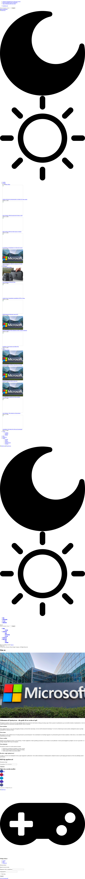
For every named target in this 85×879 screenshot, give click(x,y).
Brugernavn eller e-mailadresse (6, 869)
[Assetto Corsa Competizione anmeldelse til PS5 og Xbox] (12, 297)
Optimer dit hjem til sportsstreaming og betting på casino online (14, 199)
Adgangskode (2, 871)
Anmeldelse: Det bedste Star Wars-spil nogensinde (12, 429)
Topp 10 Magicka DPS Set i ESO (9, 3)
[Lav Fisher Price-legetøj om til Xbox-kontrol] (12, 396)
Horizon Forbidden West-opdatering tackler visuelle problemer (14, 330)
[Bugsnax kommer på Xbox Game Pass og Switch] (12, 363)
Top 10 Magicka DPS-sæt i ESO (8, 282)
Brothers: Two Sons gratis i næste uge (9, 381)
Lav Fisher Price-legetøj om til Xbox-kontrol (11, 397)
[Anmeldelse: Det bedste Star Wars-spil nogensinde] (12, 428)
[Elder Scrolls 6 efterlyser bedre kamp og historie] (12, 230)
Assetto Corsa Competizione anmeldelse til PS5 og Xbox (13, 298)
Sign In (12, 644)
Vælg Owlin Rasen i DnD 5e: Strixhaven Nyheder (12, 263)
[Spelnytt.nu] (5, 445)
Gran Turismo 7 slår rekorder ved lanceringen (11, 413)
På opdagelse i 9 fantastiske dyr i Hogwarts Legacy (12, 247)
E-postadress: (2, 764)
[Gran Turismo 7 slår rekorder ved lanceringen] (12, 412)
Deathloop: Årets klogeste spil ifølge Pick (10, 346)
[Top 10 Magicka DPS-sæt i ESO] (12, 281)
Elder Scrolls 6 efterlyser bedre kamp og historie (11, 231)
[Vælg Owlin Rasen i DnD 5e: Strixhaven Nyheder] (12, 262)
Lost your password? (4, 878)
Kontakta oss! (5, 5)
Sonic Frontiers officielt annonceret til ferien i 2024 (12, 215)
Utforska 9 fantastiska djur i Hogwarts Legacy (11, 1)
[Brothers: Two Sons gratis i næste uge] (12, 379)
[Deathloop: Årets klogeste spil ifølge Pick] (12, 345)
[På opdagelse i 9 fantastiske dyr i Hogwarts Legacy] (12, 246)
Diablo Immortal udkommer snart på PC (10, 314)
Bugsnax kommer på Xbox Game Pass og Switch (12, 364)
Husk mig (3, 874)
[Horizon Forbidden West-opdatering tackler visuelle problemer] (12, 329)
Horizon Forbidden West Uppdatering (9, 2)
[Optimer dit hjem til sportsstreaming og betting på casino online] (12, 198)
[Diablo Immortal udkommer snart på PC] (12, 313)
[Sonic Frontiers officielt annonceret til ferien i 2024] (12, 214)
